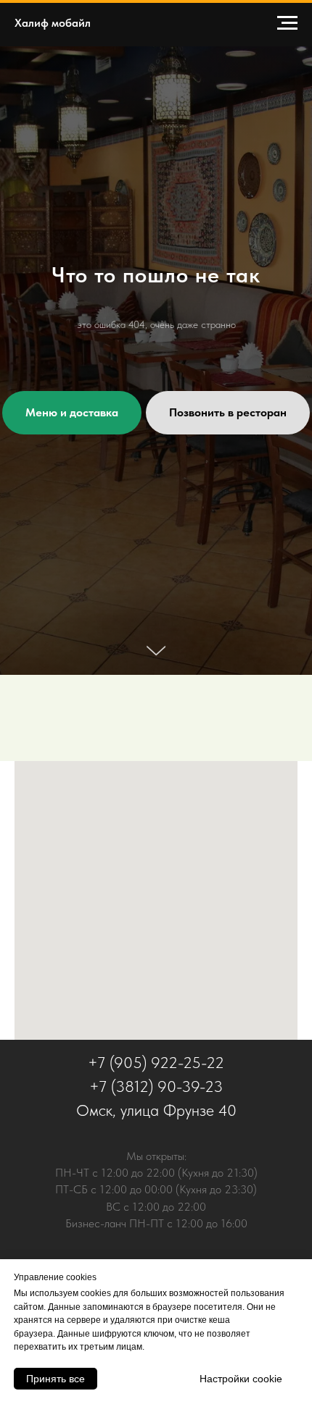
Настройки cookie (241, 1378)
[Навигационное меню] (287, 23)
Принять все (55, 1378)
